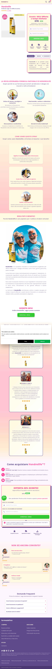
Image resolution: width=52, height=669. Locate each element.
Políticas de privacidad (16, 660)
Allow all (42, 341)
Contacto (4, 645)
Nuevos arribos (5, 628)
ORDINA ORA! (39, 38)
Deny (26, 341)
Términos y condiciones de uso (29, 660)
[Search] (46, 2)
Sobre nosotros (31, 628)
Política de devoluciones (42, 660)
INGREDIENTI (47, 56)
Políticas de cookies (5, 660)
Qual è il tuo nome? (8, 502)
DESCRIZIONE (31, 56)
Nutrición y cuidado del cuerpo (10, 636)
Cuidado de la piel (6, 630)
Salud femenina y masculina (9, 638)
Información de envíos (33, 633)
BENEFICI (39, 56)
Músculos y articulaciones (8, 633)
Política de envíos (5, 663)
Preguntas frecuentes (33, 630)
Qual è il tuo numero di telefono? (12, 508)
